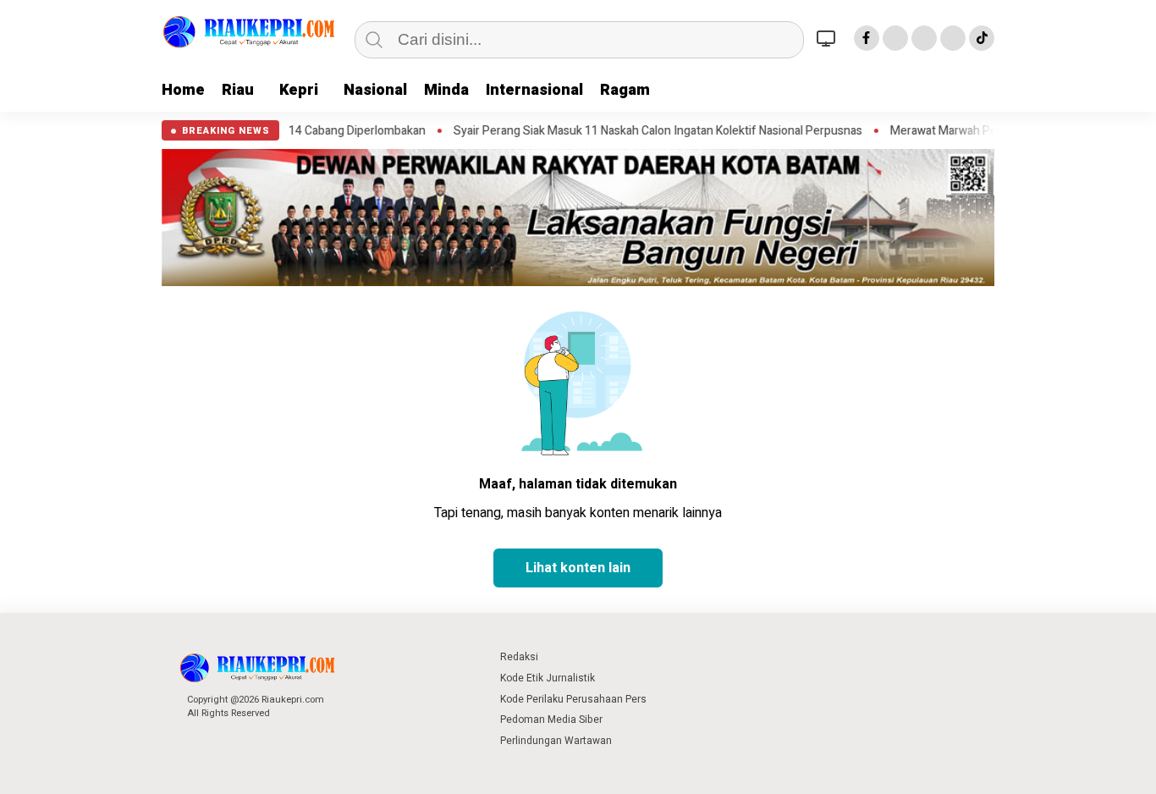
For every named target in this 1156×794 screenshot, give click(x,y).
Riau (238, 90)
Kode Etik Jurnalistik (547, 678)
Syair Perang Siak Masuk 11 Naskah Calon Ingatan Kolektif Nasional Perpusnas (629, 131)
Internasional (534, 90)
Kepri (298, 90)
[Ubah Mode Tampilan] (828, 38)
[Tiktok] (981, 38)
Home (183, 90)
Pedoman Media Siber (551, 719)
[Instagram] (924, 38)
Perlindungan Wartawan (556, 740)
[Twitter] (895, 38)
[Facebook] (866, 38)
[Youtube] (953, 38)
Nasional (375, 90)
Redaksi (519, 656)
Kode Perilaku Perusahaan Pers (573, 699)
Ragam (625, 90)
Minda (446, 90)
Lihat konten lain (578, 568)
